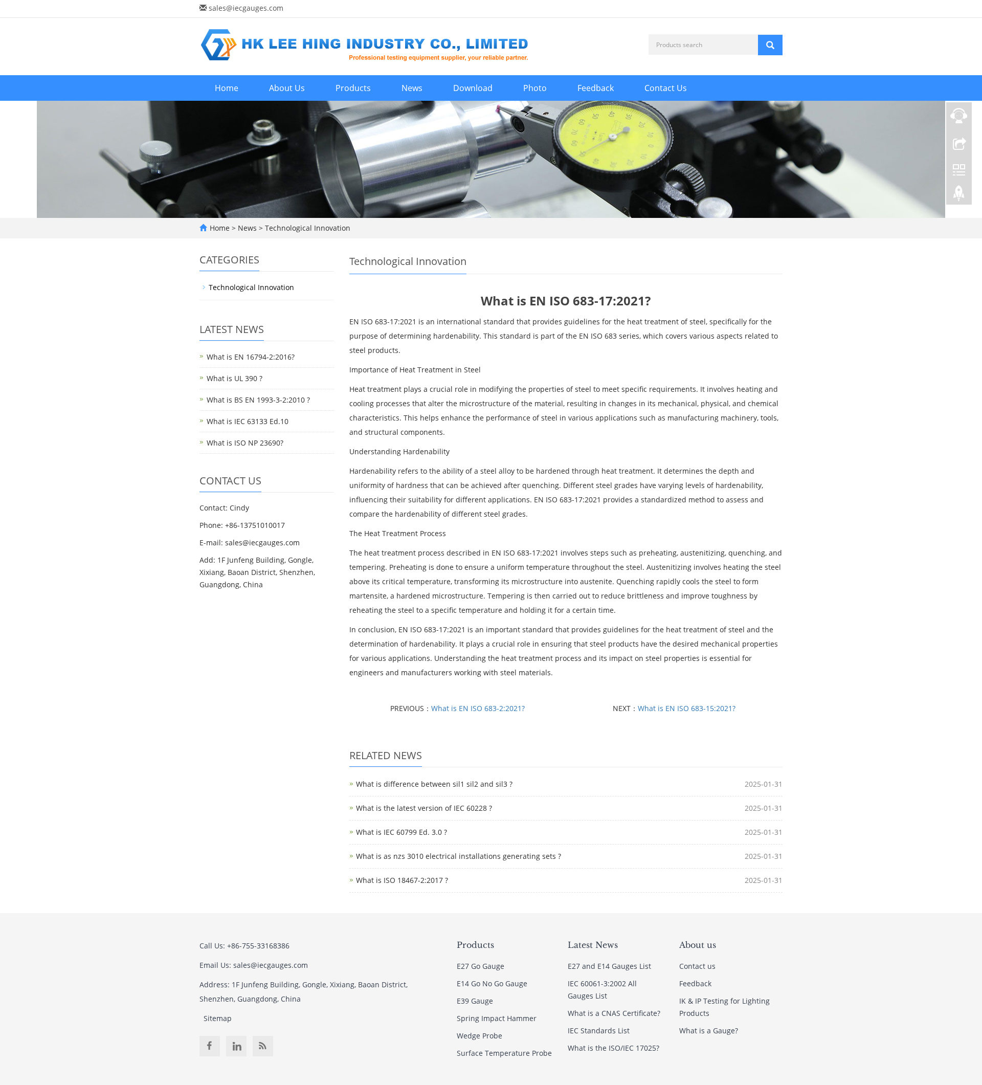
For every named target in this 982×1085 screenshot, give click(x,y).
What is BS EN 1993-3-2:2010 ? (258, 400)
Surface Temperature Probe (504, 1053)
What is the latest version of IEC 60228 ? (424, 808)
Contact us (697, 966)
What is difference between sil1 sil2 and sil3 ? (434, 784)
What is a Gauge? (708, 1030)
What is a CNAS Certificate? (614, 1013)
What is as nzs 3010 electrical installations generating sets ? (458, 856)
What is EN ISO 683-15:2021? (686, 708)
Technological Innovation (306, 228)
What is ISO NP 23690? (245, 443)
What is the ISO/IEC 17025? (613, 1048)
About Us (287, 88)
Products (353, 88)
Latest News (593, 945)
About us (697, 945)
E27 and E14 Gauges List (609, 966)
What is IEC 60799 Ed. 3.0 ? (401, 832)
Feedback (595, 88)
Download (473, 88)
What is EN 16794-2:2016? (251, 357)
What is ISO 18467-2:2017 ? (402, 880)
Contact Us (665, 88)
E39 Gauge (475, 1001)
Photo (535, 88)
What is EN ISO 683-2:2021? (478, 708)
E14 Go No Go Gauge (492, 983)
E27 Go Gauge (480, 966)
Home (226, 88)
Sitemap (218, 1018)
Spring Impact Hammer (497, 1018)
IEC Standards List (599, 1030)
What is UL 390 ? (234, 378)
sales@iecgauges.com (246, 8)
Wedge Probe (479, 1035)
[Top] (959, 196)
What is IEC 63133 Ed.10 (247, 421)
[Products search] (770, 45)
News (411, 88)
